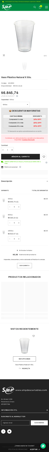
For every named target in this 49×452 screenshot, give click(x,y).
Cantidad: (4, 145)
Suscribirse (39, 422)
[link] (44, 157)
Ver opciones (24, 359)
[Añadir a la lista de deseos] (33, 336)
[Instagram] (9, 431)
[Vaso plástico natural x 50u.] (24, 345)
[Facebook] (3, 431)
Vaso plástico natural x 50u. (24, 365)
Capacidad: (7, 99)
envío (22, 259)
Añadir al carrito (21, 157)
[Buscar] (34, 7)
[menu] (46, 7)
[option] (24, 34)
